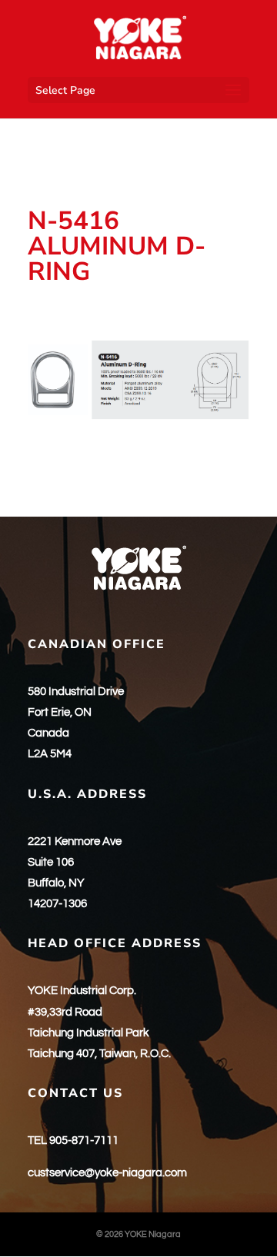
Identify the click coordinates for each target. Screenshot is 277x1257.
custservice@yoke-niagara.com (107, 1173)
